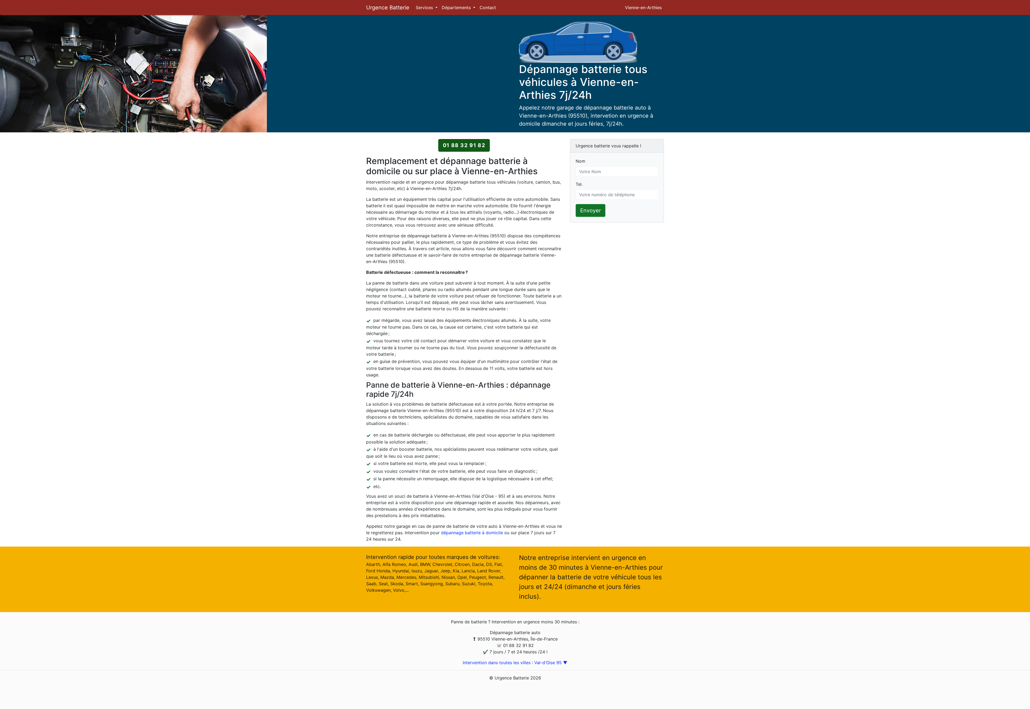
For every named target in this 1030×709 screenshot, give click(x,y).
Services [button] (425, 7)
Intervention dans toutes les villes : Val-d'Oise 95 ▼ (515, 662)
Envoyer (590, 210)
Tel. (579, 184)
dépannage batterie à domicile (472, 532)
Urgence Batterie (387, 7)
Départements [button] (457, 7)
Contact (488, 7)
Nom (580, 161)
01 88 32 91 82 (464, 145)
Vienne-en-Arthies (643, 7)
